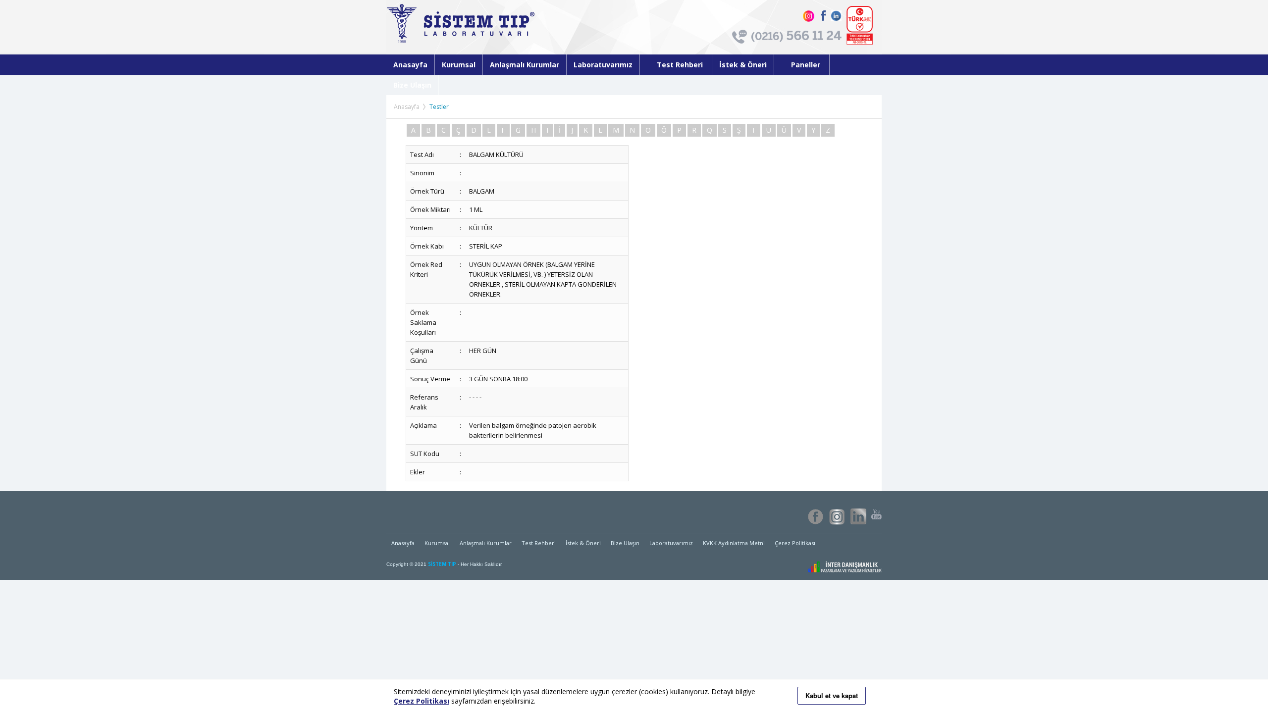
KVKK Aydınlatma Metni (734, 543)
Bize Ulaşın (412, 85)
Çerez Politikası (795, 543)
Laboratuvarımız (603, 64)
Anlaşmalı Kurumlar (524, 64)
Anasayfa (410, 64)
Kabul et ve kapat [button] (831, 695)
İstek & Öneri (743, 64)
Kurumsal (459, 64)
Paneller (806, 64)
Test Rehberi (681, 64)
